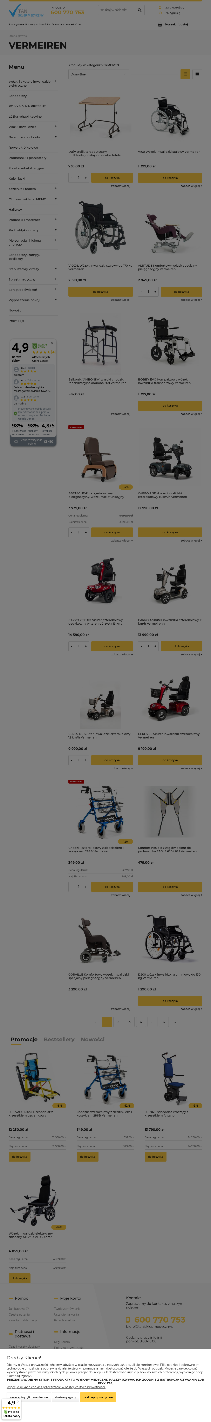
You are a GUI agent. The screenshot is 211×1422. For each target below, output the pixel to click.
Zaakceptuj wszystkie (98, 1397)
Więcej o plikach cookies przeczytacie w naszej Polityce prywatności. (56, 1387)
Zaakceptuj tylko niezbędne (29, 1397)
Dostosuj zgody (65, 1397)
